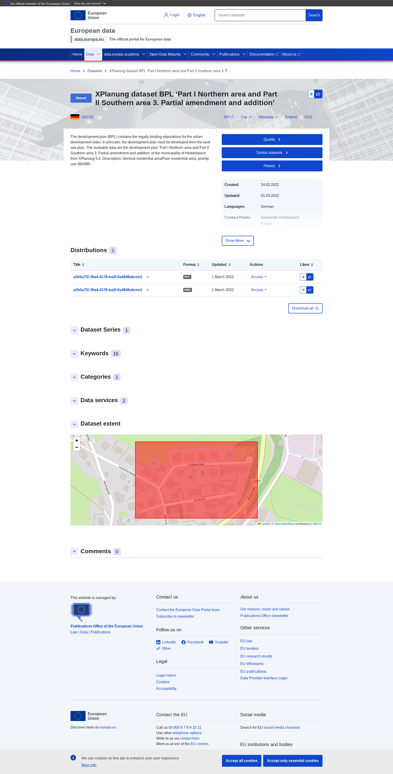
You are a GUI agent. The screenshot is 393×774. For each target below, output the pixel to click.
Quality (269, 139)
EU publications (253, 671)
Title (77, 264)
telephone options (187, 733)
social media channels (282, 727)
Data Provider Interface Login (263, 678)
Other (166, 648)
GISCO (317, 523)
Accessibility (166, 688)
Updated (219, 264)
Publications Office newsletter (264, 616)
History (269, 166)
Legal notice (166, 675)
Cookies (163, 682)
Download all (302, 308)
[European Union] (111, 716)
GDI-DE (87, 117)
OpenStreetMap (284, 523)
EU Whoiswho (252, 664)
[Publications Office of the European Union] (111, 611)
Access (257, 277)
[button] (90, 3)
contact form (189, 738)
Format (189, 264)
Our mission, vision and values (265, 609)
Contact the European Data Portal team (187, 610)
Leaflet (265, 523)
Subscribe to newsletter (175, 616)
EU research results (256, 656)
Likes (304, 264)
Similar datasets (269, 153)
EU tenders (249, 648)
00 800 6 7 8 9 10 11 (185, 727)
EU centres (200, 744)
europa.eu (108, 727)
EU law (246, 641)
